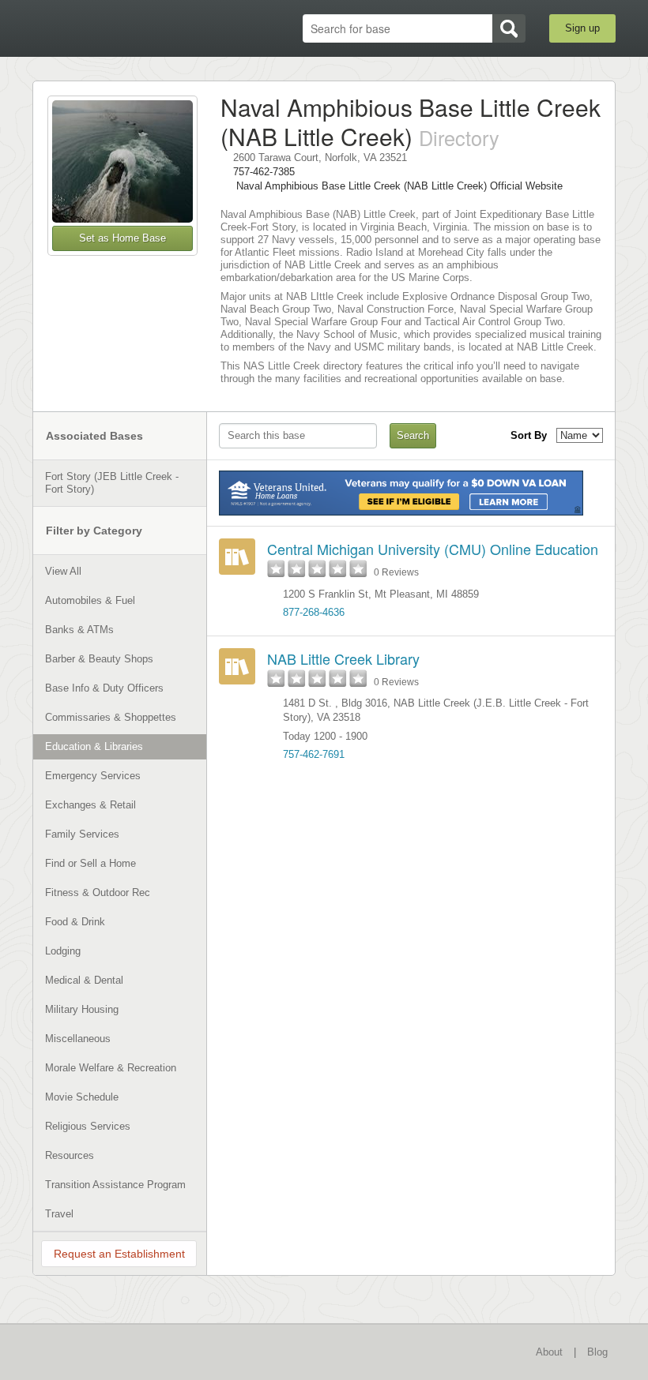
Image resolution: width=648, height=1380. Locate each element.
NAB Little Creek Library (343, 658)
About (549, 1352)
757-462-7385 (264, 172)
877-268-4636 (314, 612)
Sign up (582, 28)
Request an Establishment (119, 1253)
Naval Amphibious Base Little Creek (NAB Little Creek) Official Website (399, 186)
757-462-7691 (314, 754)
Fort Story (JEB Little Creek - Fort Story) (112, 483)
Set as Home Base (122, 238)
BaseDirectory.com (115, 29)
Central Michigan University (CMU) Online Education (432, 548)
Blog (597, 1352)
